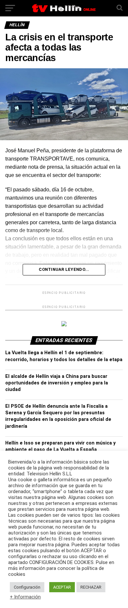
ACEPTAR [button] (62, 587)
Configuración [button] (27, 587)
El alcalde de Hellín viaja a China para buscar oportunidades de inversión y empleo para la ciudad (56, 383)
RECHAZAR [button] (90, 587)
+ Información (25, 597)
